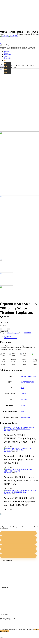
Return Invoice (10, 610)
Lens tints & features (12, 572)
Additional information (10, 338)
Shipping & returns (12, 599)
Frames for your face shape (14, 568)
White (22, 388)
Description (7, 336)
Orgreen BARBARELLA (28, 376)
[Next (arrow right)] (2, 637)
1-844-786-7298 (5, 623)
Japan (22, 411)
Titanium (23, 394)
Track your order (11, 607)
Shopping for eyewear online (14, 564)
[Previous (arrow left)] (1, 637)
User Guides (10, 580)
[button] (7, 430)
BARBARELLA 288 (27, 382)
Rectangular (24, 399)
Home (2, 66)
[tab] (21, 336)
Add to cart (4, 331)
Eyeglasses (15, 333)
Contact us (9, 595)
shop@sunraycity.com (6, 621)
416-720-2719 (4, 625)
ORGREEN (27, 333)
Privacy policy (10, 603)
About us (9, 591)
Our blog (9, 576)
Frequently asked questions (14, 584)
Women (9, 333)
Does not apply (25, 417)
